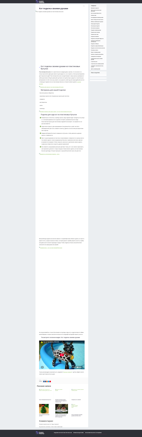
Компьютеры (93, 15)
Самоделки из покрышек (96, 56)
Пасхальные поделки (95, 25)
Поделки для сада (94, 34)
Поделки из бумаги (95, 36)
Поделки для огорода (95, 32)
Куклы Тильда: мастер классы (97, 19)
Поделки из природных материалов (95, 41)
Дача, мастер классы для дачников (96, 11)
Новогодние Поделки (95, 23)
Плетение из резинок (95, 28)
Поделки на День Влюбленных (97, 45)
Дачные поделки (67, 372)
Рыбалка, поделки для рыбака (97, 54)
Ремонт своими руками (95, 52)
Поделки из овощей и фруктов (97, 38)
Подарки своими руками (96, 30)
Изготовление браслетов (96, 13)
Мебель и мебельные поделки (97, 21)
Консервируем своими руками (97, 17)
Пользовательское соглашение (93, 432)
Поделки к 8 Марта (95, 43)
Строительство (94, 61)
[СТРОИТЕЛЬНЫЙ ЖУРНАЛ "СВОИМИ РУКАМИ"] (44, 1)
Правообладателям (78, 432)
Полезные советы (94, 50)
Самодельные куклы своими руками (96, 59)
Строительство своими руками (97, 63)
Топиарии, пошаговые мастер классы (97, 66)
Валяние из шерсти (95, 8)
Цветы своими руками (95, 68)
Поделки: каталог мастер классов (98, 48)
